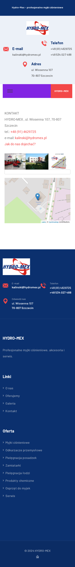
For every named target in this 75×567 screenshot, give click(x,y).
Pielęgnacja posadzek (21, 458)
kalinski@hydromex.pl (26, 54)
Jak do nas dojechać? (20, 144)
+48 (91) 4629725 (61, 48)
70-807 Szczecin (42, 75)
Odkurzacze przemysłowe (23, 450)
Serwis (10, 496)
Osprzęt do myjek (17, 488)
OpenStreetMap (53, 222)
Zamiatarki (13, 465)
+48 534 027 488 (61, 54)
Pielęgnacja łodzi (17, 473)
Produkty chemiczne (19, 481)
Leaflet (44, 222)
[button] (37, 197)
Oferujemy (12, 396)
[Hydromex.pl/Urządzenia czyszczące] (37, 28)
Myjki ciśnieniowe (17, 442)
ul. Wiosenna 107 (42, 69)
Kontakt (11, 411)
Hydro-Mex (61, 90)
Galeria (10, 403)
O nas (9, 388)
